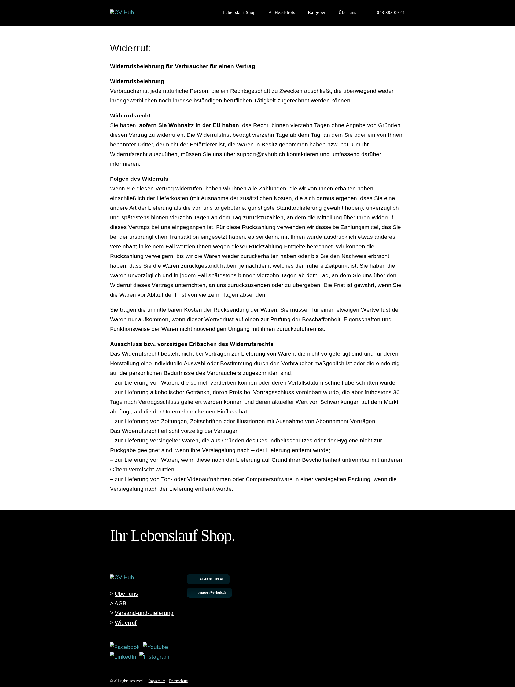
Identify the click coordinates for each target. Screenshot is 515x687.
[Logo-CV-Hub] (122, 12)
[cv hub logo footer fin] (122, 577)
